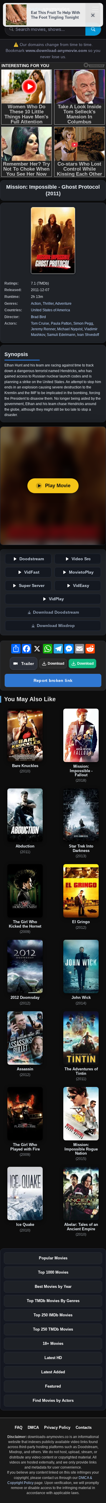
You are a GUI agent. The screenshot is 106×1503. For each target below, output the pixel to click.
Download (56, 663)
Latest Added (53, 1372)
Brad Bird (38, 317)
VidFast (31, 572)
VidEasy (81, 585)
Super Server (31, 585)
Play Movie (57, 485)
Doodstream (31, 559)
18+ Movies (53, 1343)
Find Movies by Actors (53, 1400)
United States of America (50, 310)
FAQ (18, 1427)
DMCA (33, 1427)
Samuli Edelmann (61, 335)
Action (36, 303)
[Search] (93, 29)
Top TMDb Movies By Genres (53, 1301)
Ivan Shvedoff (88, 335)
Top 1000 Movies (53, 1272)
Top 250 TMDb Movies (53, 1329)
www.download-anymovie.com (57, 50)
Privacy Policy (57, 1427)
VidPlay (56, 599)
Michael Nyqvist (69, 329)
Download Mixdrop (56, 625)
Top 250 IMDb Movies (53, 1315)
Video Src (81, 559)
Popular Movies (53, 1258)
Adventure (63, 303)
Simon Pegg (83, 323)
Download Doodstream (56, 612)
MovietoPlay (81, 572)
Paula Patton (61, 323)
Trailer (27, 663)
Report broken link (53, 680)
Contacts (84, 1427)
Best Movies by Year (53, 1286)
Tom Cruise (40, 323)
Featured (53, 1386)
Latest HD (53, 1358)
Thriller (48, 303)
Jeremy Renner (43, 329)
